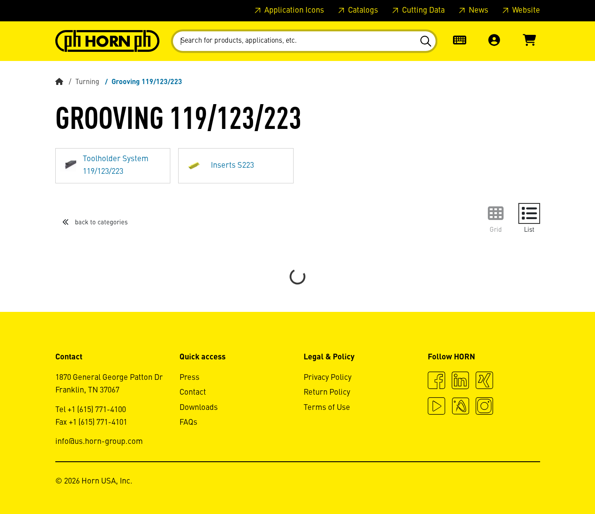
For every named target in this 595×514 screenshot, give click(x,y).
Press (189, 378)
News (477, 10)
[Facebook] (436, 381)
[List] (529, 213)
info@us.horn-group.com (99, 442)
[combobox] (304, 41)
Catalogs (362, 10)
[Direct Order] (459, 41)
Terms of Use (327, 408)
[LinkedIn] (460, 381)
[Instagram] (484, 407)
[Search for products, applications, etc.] (425, 41)
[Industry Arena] (460, 407)
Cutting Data (422, 10)
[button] (494, 41)
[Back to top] (555, 483)
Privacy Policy (328, 378)
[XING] (484, 381)
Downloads (198, 408)
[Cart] (529, 41)
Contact (192, 392)
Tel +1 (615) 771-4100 (90, 410)
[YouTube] (436, 407)
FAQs (188, 422)
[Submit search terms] (425, 41)
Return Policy (327, 392)
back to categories (100, 223)
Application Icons (293, 10)
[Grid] (496, 213)
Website (525, 10)
